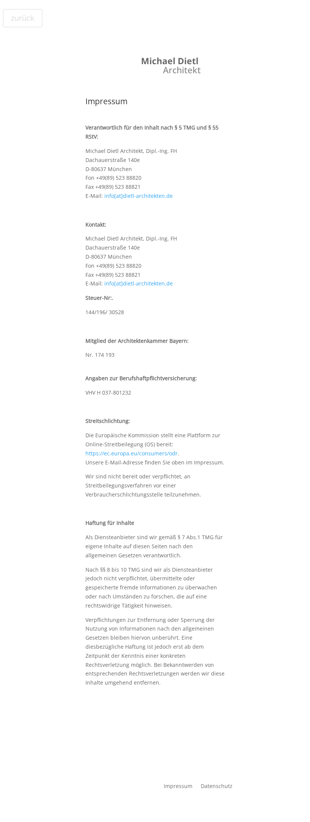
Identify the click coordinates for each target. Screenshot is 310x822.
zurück (22, 18)
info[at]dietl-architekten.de (138, 195)
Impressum (178, 785)
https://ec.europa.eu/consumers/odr (131, 453)
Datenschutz (216, 785)
